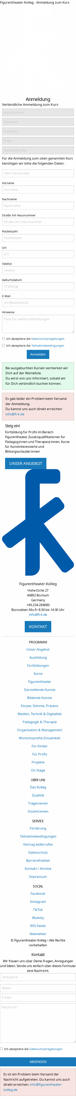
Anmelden (38, 354)
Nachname (9, 199)
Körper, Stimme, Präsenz (39, 706)
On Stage (38, 770)
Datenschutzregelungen (47, 339)
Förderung (38, 828)
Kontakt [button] (38, 626)
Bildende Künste (39, 698)
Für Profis (39, 754)
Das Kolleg (38, 787)
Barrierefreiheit (38, 860)
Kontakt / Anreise (38, 868)
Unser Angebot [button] (25, 463)
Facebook (38, 893)
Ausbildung (38, 657)
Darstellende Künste (39, 689)
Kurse (38, 673)
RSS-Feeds (38, 926)
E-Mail (6, 296)
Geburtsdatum (12, 280)
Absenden (38, 1062)
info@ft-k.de (14, 414)
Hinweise (8, 312)
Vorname (8, 183)
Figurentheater (39, 681)
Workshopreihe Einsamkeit (39, 738)
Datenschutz (38, 852)
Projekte (38, 762)
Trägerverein (38, 803)
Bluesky (38, 917)
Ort (4, 248)
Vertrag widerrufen (38, 844)
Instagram (38, 901)
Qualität (38, 795)
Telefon (7, 264)
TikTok (38, 909)
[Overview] (32, 94)
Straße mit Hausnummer (19, 215)
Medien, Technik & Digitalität (40, 714)
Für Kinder (40, 746)
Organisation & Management (39, 730)
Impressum (38, 876)
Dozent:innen (38, 811)
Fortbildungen (38, 665)
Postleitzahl (10, 231)
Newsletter (38, 934)
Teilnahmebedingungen (47, 345)
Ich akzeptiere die (35, 339)
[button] (70, 50)
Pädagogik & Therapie (40, 722)
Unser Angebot (38, 649)
